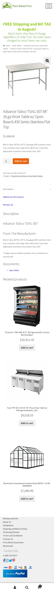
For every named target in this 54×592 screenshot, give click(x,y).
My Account (8, 546)
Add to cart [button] (27, 347)
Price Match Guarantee (13, 542)
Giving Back (8, 525)
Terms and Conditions (13, 535)
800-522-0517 (11, 555)
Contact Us (8, 539)
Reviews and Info (10, 518)
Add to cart (21, 161)
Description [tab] (8, 189)
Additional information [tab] (13, 197)
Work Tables (17, 45)
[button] (47, 60)
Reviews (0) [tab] (8, 204)
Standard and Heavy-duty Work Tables (27, 176)
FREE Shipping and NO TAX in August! (27, 26)
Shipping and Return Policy (15, 528)
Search (27, 587)
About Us (7, 522)
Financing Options (11, 532)
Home (8, 45)
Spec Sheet (14, 270)
